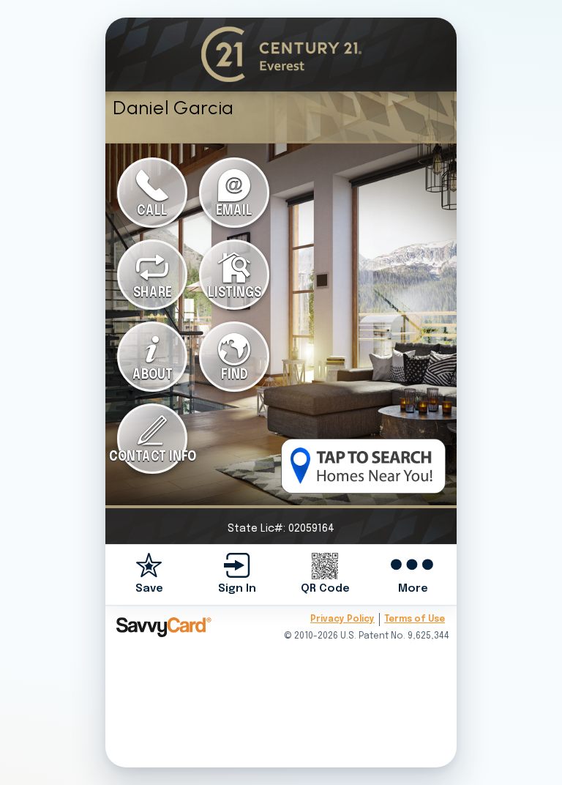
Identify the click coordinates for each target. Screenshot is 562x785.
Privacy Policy (342, 619)
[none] (149, 574)
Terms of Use (414, 619)
